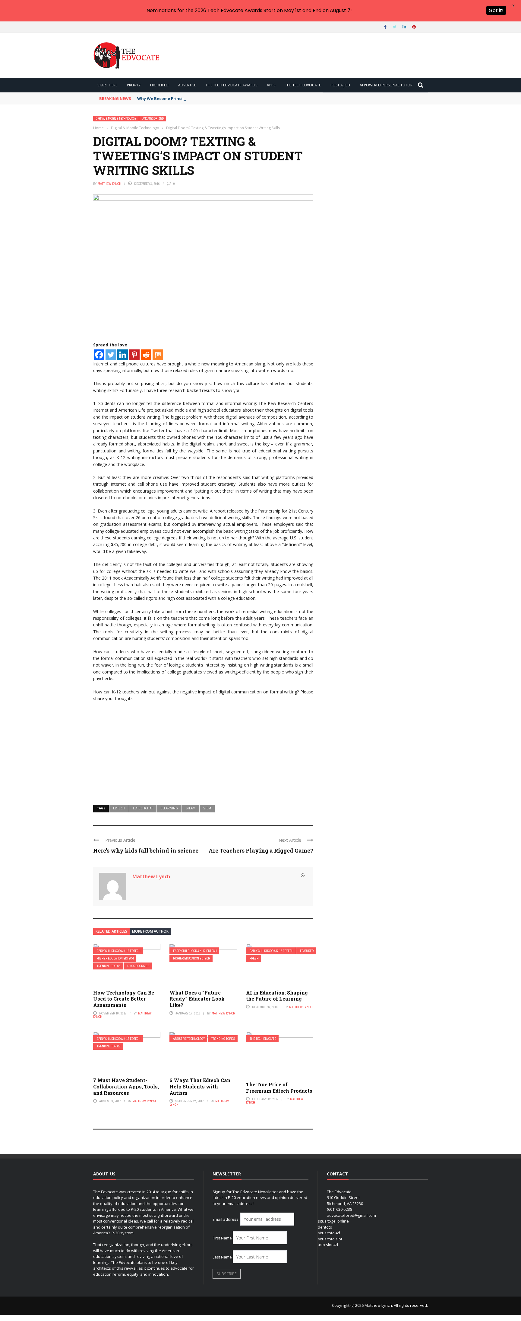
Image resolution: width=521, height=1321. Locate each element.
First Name (222, 1238)
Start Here (107, 85)
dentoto (325, 1227)
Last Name (222, 1257)
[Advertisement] (203, 750)
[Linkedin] (122, 354)
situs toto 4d (329, 1233)
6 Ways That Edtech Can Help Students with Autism (199, 1086)
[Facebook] (99, 354)
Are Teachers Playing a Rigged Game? (261, 850)
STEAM (190, 808)
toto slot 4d (328, 1244)
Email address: (226, 1219)
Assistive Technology (189, 1039)
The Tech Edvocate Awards (231, 85)
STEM (207, 808)
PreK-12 (134, 85)
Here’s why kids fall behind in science (145, 850)
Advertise (187, 85)
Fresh (254, 958)
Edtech (119, 808)
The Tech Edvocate (303, 85)
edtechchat (143, 808)
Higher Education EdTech (115, 958)
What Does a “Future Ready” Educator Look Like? (197, 998)
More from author (150, 931)
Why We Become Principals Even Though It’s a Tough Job (194, 98)
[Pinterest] (134, 354)
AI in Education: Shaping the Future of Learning (277, 995)
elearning (169, 808)
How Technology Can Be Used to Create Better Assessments (123, 998)
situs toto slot (330, 1239)
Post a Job (340, 85)
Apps (271, 85)
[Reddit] (146, 354)
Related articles (111, 931)
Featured (307, 951)
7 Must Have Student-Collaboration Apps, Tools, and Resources (126, 1086)
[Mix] (158, 354)
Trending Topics (109, 966)
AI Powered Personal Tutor (386, 85)
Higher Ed (159, 85)
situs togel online (333, 1221)
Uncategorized (153, 119)
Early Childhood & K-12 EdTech (119, 951)
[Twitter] (111, 354)
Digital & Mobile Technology (116, 119)
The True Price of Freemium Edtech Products (279, 1087)
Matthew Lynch (109, 184)
